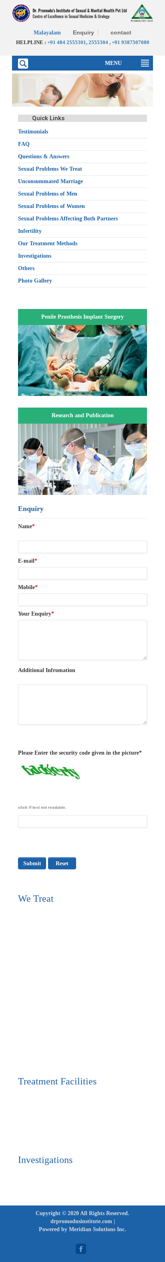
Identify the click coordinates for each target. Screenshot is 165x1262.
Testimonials (33, 132)
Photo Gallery (35, 281)
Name (26, 526)
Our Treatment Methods (47, 243)
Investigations (34, 256)
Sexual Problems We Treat (50, 169)
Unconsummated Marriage (50, 181)
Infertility (30, 231)
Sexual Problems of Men (47, 194)
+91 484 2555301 (66, 42)
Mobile (28, 587)
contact (121, 32)
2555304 (98, 42)
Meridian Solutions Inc (97, 1229)
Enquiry (83, 32)
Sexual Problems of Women (51, 206)
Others (26, 268)
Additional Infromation (46, 670)
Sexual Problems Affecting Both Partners (68, 219)
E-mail (27, 561)
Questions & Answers (43, 156)
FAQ (24, 144)
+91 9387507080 (130, 42)
